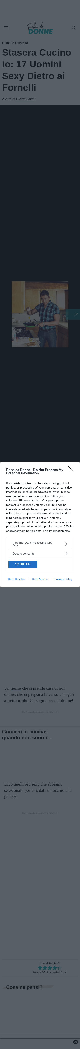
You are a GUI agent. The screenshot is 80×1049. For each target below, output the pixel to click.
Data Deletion (17, 579)
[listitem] (40, 544)
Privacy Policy (63, 579)
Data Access (40, 579)
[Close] (72, 470)
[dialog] (40, 524)
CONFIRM (23, 564)
